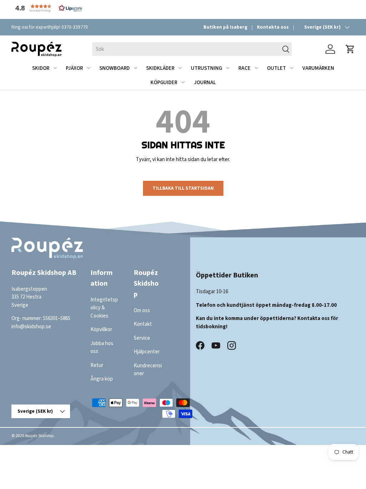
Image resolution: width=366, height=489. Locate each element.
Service (142, 338)
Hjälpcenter (147, 351)
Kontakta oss (273, 27)
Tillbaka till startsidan (183, 188)
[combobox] (191, 49)
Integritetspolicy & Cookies (104, 308)
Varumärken (318, 68)
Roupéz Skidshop (39, 436)
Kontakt (143, 324)
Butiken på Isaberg (225, 27)
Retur (96, 365)
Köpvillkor (101, 329)
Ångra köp (101, 379)
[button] (47, 8)
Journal (205, 82)
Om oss (142, 310)
